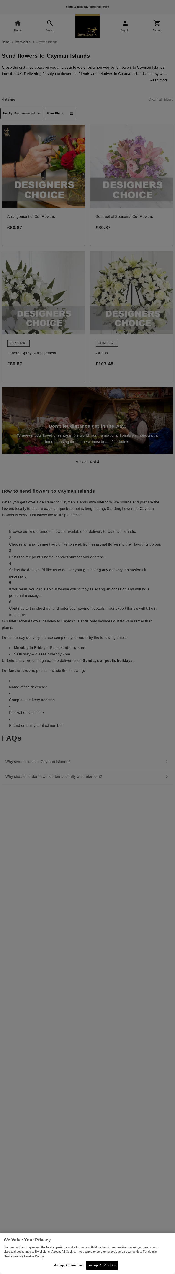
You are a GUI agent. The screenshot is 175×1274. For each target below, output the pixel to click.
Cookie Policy (34, 1256)
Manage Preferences (68, 1265)
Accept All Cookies (102, 1265)
